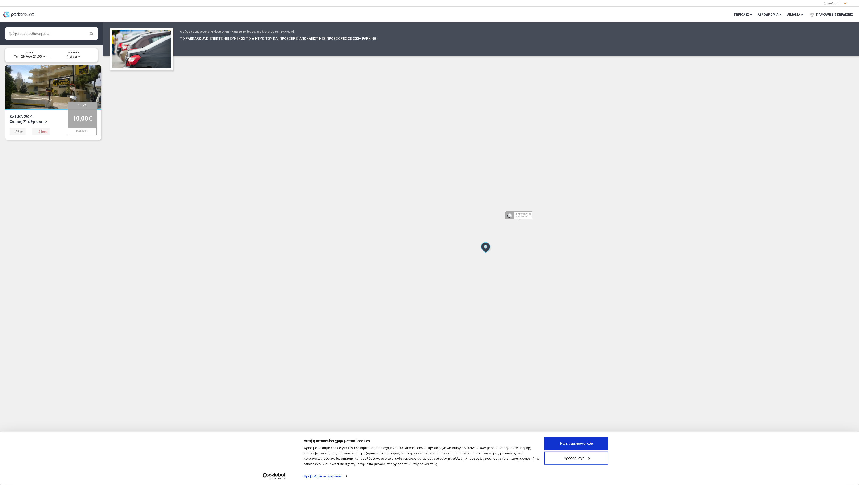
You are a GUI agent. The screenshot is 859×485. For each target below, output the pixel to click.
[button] (845, 3)
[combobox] (51, 33)
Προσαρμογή (574, 458)
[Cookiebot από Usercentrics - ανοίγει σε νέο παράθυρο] (274, 476)
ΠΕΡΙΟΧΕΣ (742, 14)
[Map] (481, 253)
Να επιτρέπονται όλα (576, 443)
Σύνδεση (832, 3)
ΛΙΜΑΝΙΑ (794, 14)
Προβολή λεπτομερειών (323, 476)
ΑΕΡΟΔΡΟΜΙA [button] (768, 14)
